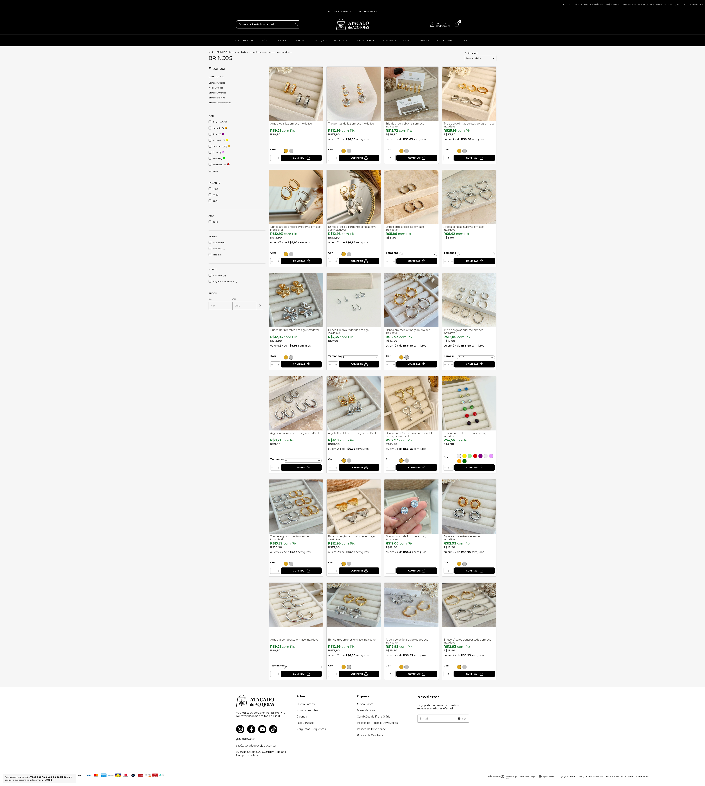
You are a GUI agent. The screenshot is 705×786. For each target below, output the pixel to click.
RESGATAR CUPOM (353, 124)
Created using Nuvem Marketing (352, 141)
